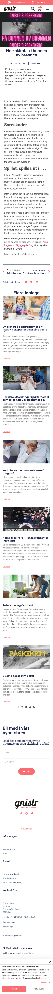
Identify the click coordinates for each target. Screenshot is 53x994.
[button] (47, 8)
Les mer (42, 978)
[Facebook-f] (21, 813)
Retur (5, 853)
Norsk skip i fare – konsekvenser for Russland (25, 539)
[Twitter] (32, 813)
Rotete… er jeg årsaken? (18, 605)
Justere (44, 982)
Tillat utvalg (39, 989)
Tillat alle (14, 989)
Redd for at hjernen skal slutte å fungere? (23, 472)
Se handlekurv (9, 849)
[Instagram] (26, 813)
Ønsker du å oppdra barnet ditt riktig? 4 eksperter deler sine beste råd (25, 329)
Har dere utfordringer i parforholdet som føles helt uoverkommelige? (26, 398)
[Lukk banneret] (50, 962)
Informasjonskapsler (12, 874)
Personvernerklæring (12, 882)
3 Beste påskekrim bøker (18, 676)
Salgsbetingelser (10, 878)
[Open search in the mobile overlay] (32, 8)
